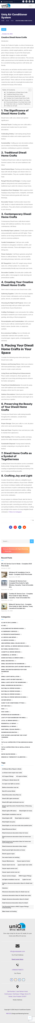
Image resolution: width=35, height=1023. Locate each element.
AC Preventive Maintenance (10, 634)
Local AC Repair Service (9, 720)
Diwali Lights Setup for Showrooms (13, 682)
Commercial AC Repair (8, 655)
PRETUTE (8, 1013)
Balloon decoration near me (10, 787)
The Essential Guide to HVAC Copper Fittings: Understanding (15, 907)
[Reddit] (24, 527)
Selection (5, 888)
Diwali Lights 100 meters (9, 810)
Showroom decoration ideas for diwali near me (15, 891)
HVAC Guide (5, 711)
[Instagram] (15, 979)
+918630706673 (17, 970)
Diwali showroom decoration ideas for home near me (16, 837)
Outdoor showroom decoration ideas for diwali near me (17, 884)
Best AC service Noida (8, 791)
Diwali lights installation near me (11, 814)
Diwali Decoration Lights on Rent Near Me (15, 666)
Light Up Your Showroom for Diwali (13, 717)
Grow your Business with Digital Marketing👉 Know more (15, 550)
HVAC (12, 20)
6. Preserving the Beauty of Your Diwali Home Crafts (18, 102)
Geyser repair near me (8, 864)
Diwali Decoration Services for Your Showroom (14, 670)
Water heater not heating (9, 911)
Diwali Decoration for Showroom (12, 663)
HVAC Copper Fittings (25, 875)
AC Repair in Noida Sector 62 (10, 780)
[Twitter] (30, 1)
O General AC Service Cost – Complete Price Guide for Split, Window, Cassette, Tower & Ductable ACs (21, 584)
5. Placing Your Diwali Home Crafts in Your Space (16, 100)
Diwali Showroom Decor (9, 829)
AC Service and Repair (8, 637)
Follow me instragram (15, 512)
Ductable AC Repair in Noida (10, 688)
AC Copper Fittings (7, 776)
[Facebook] (23, 1)
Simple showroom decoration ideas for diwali (15, 899)
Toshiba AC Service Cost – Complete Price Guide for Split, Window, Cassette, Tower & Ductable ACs (21, 596)
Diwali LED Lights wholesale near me (13, 802)
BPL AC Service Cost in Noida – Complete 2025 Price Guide (16, 565)
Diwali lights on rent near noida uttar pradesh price (17, 825)
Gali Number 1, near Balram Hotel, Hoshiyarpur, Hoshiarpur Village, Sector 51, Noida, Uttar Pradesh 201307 (17, 994)
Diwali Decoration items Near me (11, 794)
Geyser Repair (6, 700)
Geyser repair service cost (9, 868)
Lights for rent (26, 879)
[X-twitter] (23, 979)
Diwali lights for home (25, 810)
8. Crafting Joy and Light (11, 105)
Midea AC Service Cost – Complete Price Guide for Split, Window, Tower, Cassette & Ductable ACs (21, 606)
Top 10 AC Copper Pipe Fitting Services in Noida (17, 742)
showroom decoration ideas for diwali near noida (16, 895)
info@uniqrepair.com (17, 951)
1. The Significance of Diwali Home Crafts (16, 92)
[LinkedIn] (26, 1)
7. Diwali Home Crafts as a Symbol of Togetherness (17, 104)
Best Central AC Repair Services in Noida (15, 646)
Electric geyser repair (8, 853)
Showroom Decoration (9, 732)
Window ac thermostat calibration (13, 757)
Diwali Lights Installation (10, 676)
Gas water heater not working (10, 857)
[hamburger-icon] (30, 6)
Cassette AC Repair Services (10, 652)
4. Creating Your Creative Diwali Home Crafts (17, 98)
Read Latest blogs (17, 959)
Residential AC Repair (8, 723)
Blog (7, 20)
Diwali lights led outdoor (22, 818)
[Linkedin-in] (19, 979)
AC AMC (3, 625)
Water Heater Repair (8, 754)
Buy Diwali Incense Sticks (9, 649)
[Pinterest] (15, 527)
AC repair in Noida (21, 776)
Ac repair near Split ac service (11, 783)
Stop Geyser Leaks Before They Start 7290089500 (14, 736)
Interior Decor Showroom (10, 714)
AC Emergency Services (9, 631)
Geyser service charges (9, 875)
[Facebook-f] (11, 979)
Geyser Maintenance (8, 861)
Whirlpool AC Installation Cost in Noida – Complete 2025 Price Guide (20, 573)
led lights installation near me (11, 879)
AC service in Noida (7, 640)
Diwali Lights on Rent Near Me (11, 679)
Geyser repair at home (23, 861)
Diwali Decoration (7, 660)
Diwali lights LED (7, 818)
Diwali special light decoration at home (13, 850)
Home (2, 20)
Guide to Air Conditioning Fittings (12, 703)
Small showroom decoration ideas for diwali (15, 902)
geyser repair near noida (25, 864)
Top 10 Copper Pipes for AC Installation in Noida (15, 748)
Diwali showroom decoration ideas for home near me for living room (16, 842)
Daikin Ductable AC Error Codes (12, 657)
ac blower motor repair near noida (12, 772)
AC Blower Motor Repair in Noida (12, 628)
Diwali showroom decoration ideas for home (15, 833)
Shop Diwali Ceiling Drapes (10, 729)
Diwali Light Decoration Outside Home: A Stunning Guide (17, 806)
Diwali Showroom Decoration (11, 685)
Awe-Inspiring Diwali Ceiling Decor (13, 643)
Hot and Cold (5, 706)
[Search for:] (17, 541)
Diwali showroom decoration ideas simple (14, 846)
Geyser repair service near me (10, 872)
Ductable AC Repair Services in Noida (13, 697)
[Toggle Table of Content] (29, 90)
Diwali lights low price (8, 821)
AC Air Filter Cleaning (8, 622)
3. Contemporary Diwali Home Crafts (15, 96)
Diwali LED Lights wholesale (10, 798)
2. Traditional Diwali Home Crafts (14, 94)
